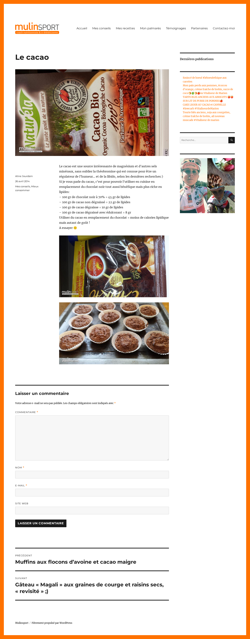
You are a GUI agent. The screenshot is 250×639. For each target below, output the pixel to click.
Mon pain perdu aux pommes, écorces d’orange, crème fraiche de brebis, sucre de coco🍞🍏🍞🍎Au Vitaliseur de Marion (208, 89)
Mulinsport (21, 623)
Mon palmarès (150, 28)
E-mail (21, 485)
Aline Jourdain (24, 176)
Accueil (82, 28)
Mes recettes (125, 28)
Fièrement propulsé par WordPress (52, 623)
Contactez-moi (224, 28)
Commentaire (26, 412)
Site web (21, 503)
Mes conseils (101, 28)
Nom (19, 467)
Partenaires (199, 28)
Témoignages (176, 28)
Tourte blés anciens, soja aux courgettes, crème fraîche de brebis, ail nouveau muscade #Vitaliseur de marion (206, 116)
